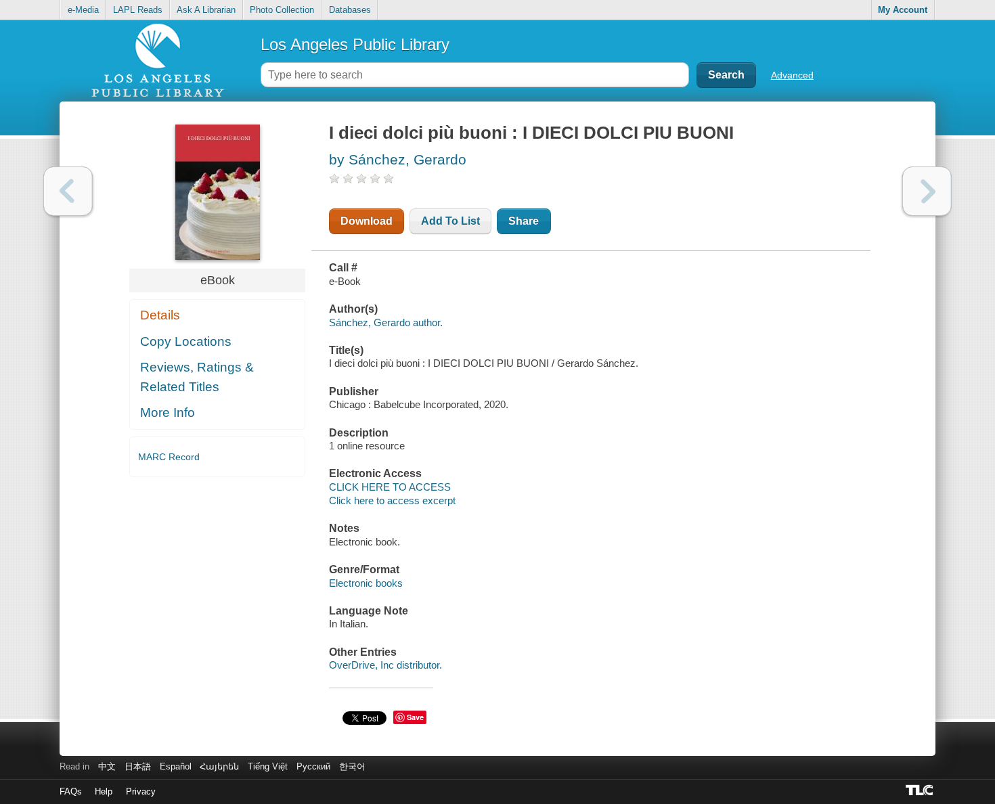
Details (160, 315)
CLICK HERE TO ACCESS (390, 487)
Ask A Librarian (206, 10)
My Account (902, 10)
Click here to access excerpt (392, 500)
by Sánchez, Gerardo (397, 159)
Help (103, 791)
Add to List (450, 221)
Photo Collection (282, 10)
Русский (313, 766)
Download (366, 221)
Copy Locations (185, 341)
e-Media (83, 10)
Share (523, 221)
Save (415, 717)
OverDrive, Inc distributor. (385, 665)
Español (176, 766)
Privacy (141, 791)
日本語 (138, 766)
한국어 (352, 766)
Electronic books (366, 583)
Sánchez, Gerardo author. (386, 322)
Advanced (792, 75)
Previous (68, 191)
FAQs (71, 791)
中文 (107, 766)
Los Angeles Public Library (355, 44)
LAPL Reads (137, 10)
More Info (167, 412)
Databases (350, 10)
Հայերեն (219, 766)
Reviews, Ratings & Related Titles (197, 377)
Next (927, 191)
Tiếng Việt (268, 766)
